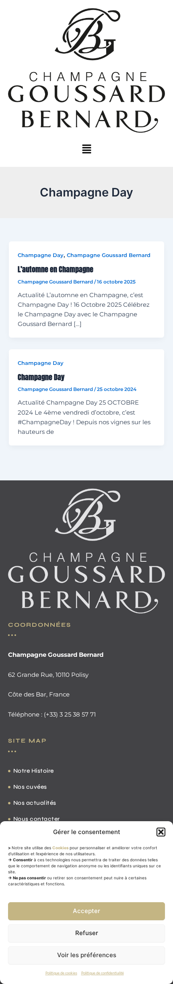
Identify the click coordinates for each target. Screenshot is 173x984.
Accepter (86, 911)
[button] (161, 832)
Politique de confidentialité (102, 973)
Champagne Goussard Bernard (108, 255)
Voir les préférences (86, 955)
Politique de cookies (61, 973)
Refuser (86, 933)
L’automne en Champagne (55, 269)
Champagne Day (41, 255)
